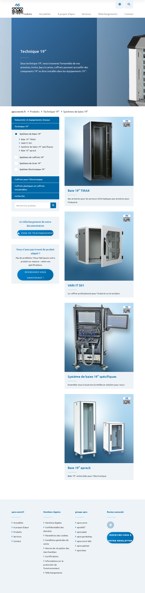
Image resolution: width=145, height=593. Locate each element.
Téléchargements (107, 13)
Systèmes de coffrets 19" (32, 157)
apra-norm (82, 522)
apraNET (81, 527)
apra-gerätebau (84, 536)
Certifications (51, 556)
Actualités (45, 13)
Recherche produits (26, 205)
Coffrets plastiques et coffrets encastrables (30, 187)
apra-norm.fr (18, 111)
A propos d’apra (66, 13)
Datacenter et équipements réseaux (32, 119)
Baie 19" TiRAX (28, 139)
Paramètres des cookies (56, 535)
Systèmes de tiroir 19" (30, 163)
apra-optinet (83, 545)
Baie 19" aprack (28, 150)
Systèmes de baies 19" (75, 111)
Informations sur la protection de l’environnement (53, 565)
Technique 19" (51, 111)
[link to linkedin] (110, 525)
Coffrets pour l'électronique (29, 179)
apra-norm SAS (84, 541)
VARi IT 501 (26, 143)
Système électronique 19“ (33, 169)
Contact (129, 13)
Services (86, 13)
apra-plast (82, 531)
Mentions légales (53, 522)
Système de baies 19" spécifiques (37, 146)
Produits (27, 13)
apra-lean (81, 550)
